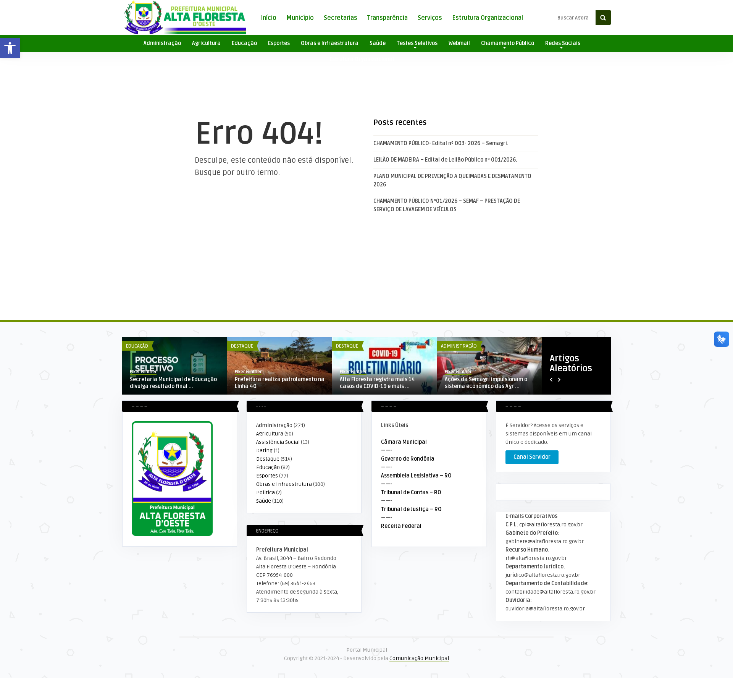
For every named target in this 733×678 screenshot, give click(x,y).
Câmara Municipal (404, 442)
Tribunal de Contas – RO (411, 492)
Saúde (378, 43)
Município (300, 18)
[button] (10, 48)
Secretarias (340, 18)
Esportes (279, 43)
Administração (162, 43)
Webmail (459, 43)
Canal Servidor (532, 457)
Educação (244, 43)
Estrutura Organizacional (487, 18)
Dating (264, 450)
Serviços (430, 18)
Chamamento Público (507, 43)
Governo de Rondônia (407, 459)
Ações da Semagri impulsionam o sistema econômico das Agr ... (486, 383)
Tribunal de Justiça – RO (411, 509)
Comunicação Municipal (419, 658)
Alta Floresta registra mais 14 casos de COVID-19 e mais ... (377, 383)
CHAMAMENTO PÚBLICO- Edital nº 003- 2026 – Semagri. (441, 143)
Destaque (242, 346)
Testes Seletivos (417, 43)
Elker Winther (143, 371)
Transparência (387, 18)
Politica (265, 492)
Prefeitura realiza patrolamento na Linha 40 (280, 383)
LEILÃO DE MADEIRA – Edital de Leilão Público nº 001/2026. (445, 160)
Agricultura (206, 43)
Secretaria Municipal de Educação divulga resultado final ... (173, 383)
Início (268, 18)
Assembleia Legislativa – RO (416, 475)
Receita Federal (401, 526)
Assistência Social (278, 442)
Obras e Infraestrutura (329, 43)
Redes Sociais (562, 43)
